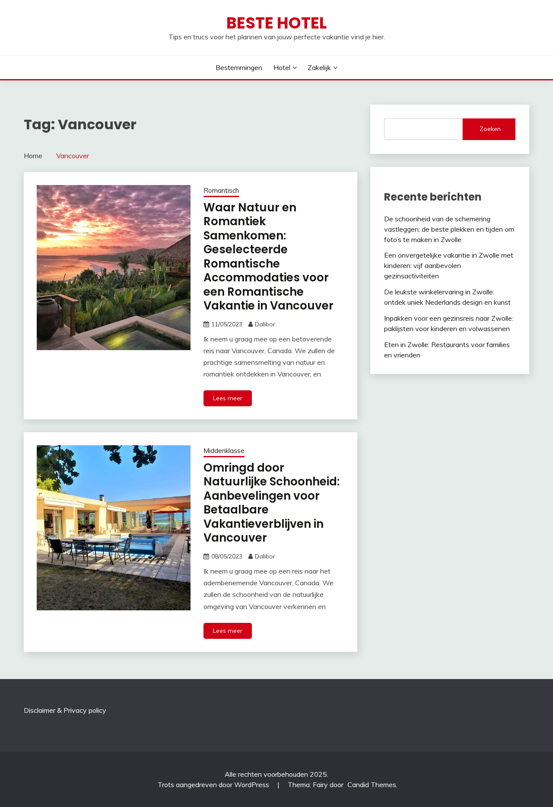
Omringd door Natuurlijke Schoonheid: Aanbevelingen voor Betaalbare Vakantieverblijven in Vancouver (271, 503)
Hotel (281, 67)
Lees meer (227, 398)
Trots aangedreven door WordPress (214, 784)
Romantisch (221, 190)
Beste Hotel (276, 23)
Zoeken (490, 129)
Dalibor (265, 324)
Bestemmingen (239, 67)
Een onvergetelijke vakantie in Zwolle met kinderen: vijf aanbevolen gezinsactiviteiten (448, 265)
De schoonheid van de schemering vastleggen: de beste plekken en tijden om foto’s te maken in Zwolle (449, 229)
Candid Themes (371, 784)
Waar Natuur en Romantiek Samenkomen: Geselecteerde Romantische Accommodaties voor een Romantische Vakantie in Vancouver (268, 257)
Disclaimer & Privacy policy (65, 710)
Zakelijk (319, 67)
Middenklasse (224, 451)
